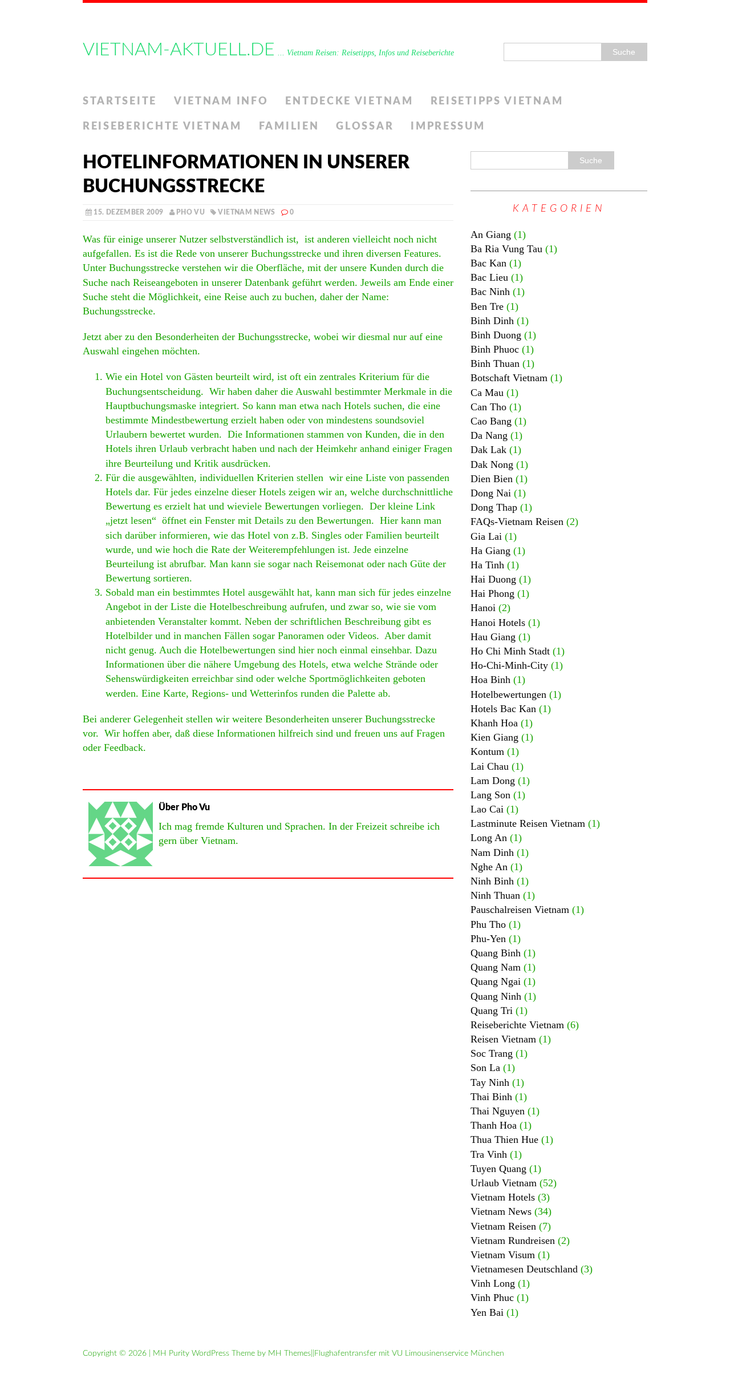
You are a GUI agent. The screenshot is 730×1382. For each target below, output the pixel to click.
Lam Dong (493, 780)
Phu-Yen (488, 938)
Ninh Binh (492, 881)
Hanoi (483, 607)
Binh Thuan (495, 363)
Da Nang (489, 435)
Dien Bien (492, 478)
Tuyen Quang (498, 1168)
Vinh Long (493, 1283)
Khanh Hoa (494, 723)
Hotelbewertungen (508, 694)
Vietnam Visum (503, 1254)
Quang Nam (496, 967)
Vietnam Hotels (503, 1197)
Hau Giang (493, 636)
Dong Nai (491, 493)
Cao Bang (491, 421)
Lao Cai (487, 809)
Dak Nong (492, 464)
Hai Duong (493, 579)
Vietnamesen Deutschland (524, 1269)
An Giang (491, 234)
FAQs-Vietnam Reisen (517, 521)
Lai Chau (490, 766)
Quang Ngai (496, 981)
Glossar (365, 127)
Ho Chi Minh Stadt (510, 651)
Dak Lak (488, 449)
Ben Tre (487, 306)
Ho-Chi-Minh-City (509, 665)
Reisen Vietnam (503, 1039)
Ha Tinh (487, 565)
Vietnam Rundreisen (513, 1240)
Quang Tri (492, 1010)
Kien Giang (494, 737)
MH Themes (289, 1353)
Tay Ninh (490, 1082)
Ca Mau (487, 392)
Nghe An (489, 866)
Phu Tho (488, 924)
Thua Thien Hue (504, 1139)
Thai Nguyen (498, 1111)
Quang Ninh (496, 996)
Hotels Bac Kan (503, 708)
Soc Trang (492, 1053)
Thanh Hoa (494, 1125)
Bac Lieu (489, 277)
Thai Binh (491, 1096)
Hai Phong (492, 593)
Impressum (448, 127)
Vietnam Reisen (503, 1226)
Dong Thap (494, 507)
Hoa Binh (490, 679)
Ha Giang (490, 550)
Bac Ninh (490, 291)
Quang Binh (496, 953)
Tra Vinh (489, 1154)
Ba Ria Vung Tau (506, 248)
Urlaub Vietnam (504, 1183)
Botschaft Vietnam (509, 377)
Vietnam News (246, 212)
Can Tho (488, 407)
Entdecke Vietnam (349, 101)
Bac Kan (488, 263)
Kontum (487, 751)
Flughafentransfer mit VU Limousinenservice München (409, 1353)
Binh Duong (496, 335)
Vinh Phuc (492, 1297)
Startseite (120, 101)
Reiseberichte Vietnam (162, 127)
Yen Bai (487, 1312)
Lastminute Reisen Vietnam (528, 823)
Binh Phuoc (495, 349)
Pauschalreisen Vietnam (520, 909)
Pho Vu (190, 212)
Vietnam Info (221, 101)
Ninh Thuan (495, 895)
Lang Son (490, 795)
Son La (485, 1067)
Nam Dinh (492, 852)
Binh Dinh (492, 320)
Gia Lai (486, 536)
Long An (489, 837)
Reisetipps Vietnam (497, 101)
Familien (289, 127)
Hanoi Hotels (498, 622)
